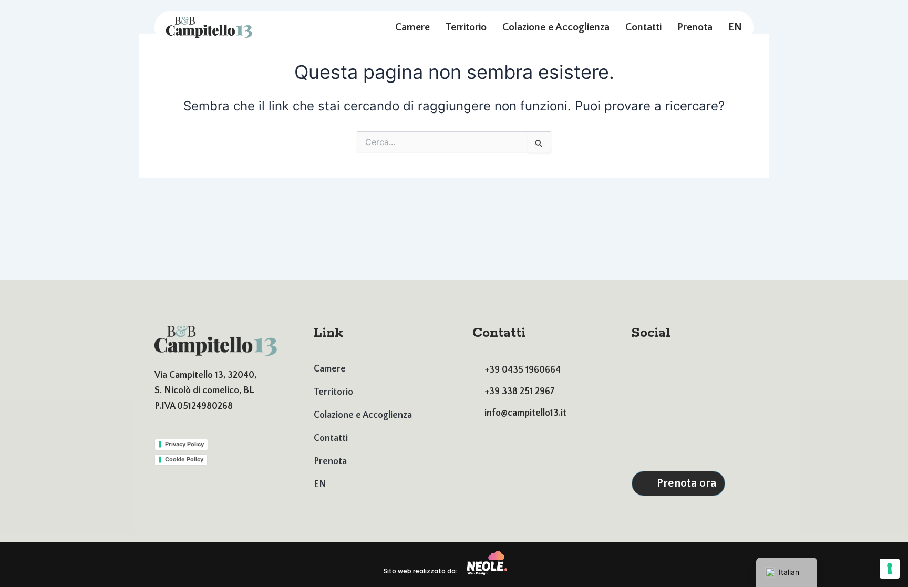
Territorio (466, 27)
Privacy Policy (184, 444)
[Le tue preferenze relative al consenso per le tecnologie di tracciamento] (890, 569)
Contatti (643, 27)
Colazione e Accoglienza (556, 27)
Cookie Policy (184, 459)
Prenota (695, 27)
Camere (412, 27)
